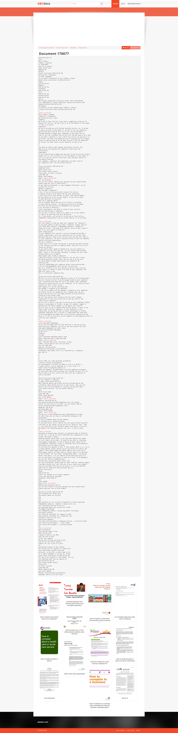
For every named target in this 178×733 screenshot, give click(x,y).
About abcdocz (121, 730)
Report (126, 48)
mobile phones (83, 48)
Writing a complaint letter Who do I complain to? (99, 663)
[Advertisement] (89, 29)
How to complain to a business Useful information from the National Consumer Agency (99, 705)
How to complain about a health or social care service (125, 660)
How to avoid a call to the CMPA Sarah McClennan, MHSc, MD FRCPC (74, 632)
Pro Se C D (125, 698)
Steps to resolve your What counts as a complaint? (49, 618)
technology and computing (46, 48)
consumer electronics (62, 48)
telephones (73, 48)
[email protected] (45, 113)
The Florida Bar (49, 698)
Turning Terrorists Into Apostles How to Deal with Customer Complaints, (75, 603)
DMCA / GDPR (130, 730)
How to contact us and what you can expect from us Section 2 (99, 620)
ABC (44, 3)
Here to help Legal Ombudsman (74, 674)
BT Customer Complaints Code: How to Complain (125, 618)
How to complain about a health (49, 660)
